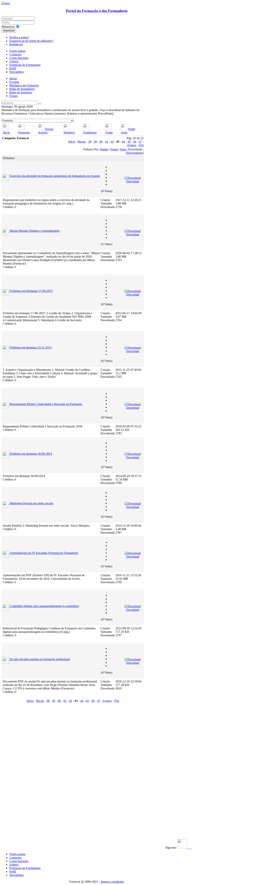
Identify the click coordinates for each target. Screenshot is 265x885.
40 (100, 141)
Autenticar (9, 30)
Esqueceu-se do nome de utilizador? (31, 40)
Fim (141, 145)
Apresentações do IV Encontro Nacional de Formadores (44, 553)
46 (134, 141)
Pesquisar (24, 132)
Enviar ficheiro (45, 130)
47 (140, 141)
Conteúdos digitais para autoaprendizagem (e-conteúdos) (44, 606)
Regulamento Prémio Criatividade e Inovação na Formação (46, 404)
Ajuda (109, 132)
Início (6, 132)
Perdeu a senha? (19, 37)
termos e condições (112, 881)
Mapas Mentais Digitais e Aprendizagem (34, 230)
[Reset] (39, 103)
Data (123, 149)
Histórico (69, 132)
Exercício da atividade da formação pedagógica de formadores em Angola (55, 176)
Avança (131, 145)
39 (95, 141)
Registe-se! (16, 44)
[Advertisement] (25, 762)
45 (129, 141)
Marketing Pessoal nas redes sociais (31, 503)
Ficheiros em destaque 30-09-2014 (31, 453)
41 (106, 141)
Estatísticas (90, 132)
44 (123, 141)
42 (112, 141)
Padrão (104, 149)
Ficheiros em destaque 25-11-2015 (31, 347)
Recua (82, 141)
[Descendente (134, 152)
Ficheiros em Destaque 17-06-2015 (31, 290)
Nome (114, 149)
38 (89, 141)
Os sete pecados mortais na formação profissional (40, 659)
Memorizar (8, 26)
